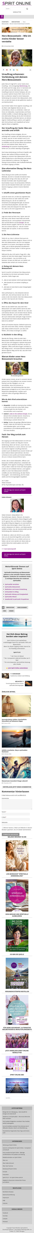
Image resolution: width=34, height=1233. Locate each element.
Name (3, 812)
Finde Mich (6, 1174)
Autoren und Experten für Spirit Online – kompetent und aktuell (17, 1149)
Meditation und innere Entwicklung (16, 589)
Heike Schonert (22, 607)
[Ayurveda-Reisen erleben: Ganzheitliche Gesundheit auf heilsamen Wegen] (16, 706)
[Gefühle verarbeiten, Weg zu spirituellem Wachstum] (16, 737)
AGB (4, 1200)
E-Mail (4, 817)
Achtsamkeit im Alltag (11, 592)
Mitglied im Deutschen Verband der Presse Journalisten (14, 1181)
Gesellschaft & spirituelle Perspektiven (17, 599)
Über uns (5, 1160)
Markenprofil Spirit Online (10, 1169)
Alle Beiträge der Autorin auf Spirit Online (14, 490)
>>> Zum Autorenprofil (9, 549)
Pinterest (5, 1221)
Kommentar (5, 798)
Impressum (6, 1197)
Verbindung (5, 146)
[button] (3, 70)
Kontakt (5, 1171)
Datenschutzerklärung (9, 1194)
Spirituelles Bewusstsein (12, 587)
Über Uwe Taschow (8, 1166)
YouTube (5, 1216)
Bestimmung (23, 86)
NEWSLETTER (17, 12)
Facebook (5, 1213)
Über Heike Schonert (8, 1163)
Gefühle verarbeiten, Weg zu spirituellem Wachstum (14, 751)
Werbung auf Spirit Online (10, 1145)
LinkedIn (5, 1218)
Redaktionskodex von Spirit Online (12, 1157)
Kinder (11, 611)
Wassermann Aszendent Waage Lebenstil (15, 781)
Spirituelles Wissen (11, 597)
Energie (21, 222)
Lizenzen (5, 1203)
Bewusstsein (10, 607)
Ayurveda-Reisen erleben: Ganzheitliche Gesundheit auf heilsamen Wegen (14, 720)
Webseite (4, 822)
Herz (4, 611)
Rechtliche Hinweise (8, 1192)
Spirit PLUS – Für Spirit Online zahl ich (13, 1177)
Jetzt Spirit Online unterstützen (18, 668)
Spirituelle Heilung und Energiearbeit (16, 594)
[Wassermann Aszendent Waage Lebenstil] (16, 767)
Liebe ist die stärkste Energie (18, 414)
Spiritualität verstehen (12, 584)
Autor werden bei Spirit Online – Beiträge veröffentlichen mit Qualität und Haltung (14, 1153)
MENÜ (2, 17)
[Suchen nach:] (17, 1098)
